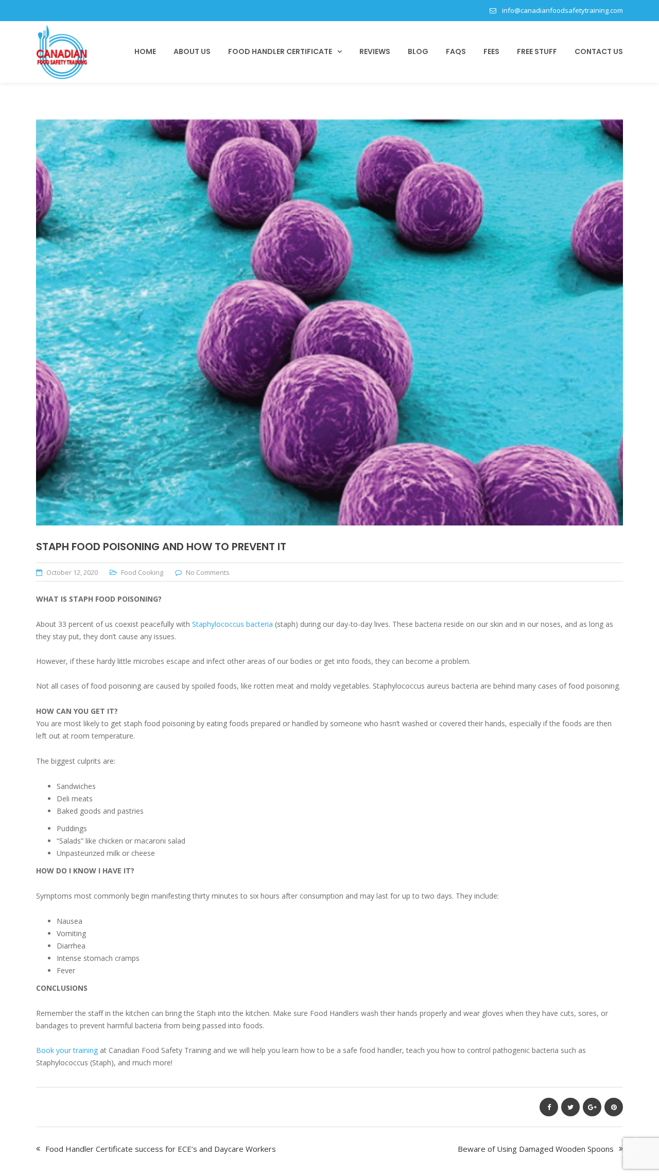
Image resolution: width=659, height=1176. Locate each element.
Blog (418, 51)
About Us (192, 51)
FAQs (456, 51)
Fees (491, 51)
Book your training (67, 1050)
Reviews (374, 51)
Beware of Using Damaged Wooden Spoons (536, 1149)
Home (145, 51)
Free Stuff (537, 51)
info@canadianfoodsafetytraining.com (562, 10)
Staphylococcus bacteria (233, 624)
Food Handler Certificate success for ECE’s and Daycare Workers (160, 1149)
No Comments (208, 572)
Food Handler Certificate (280, 51)
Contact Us (599, 51)
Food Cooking (142, 572)
